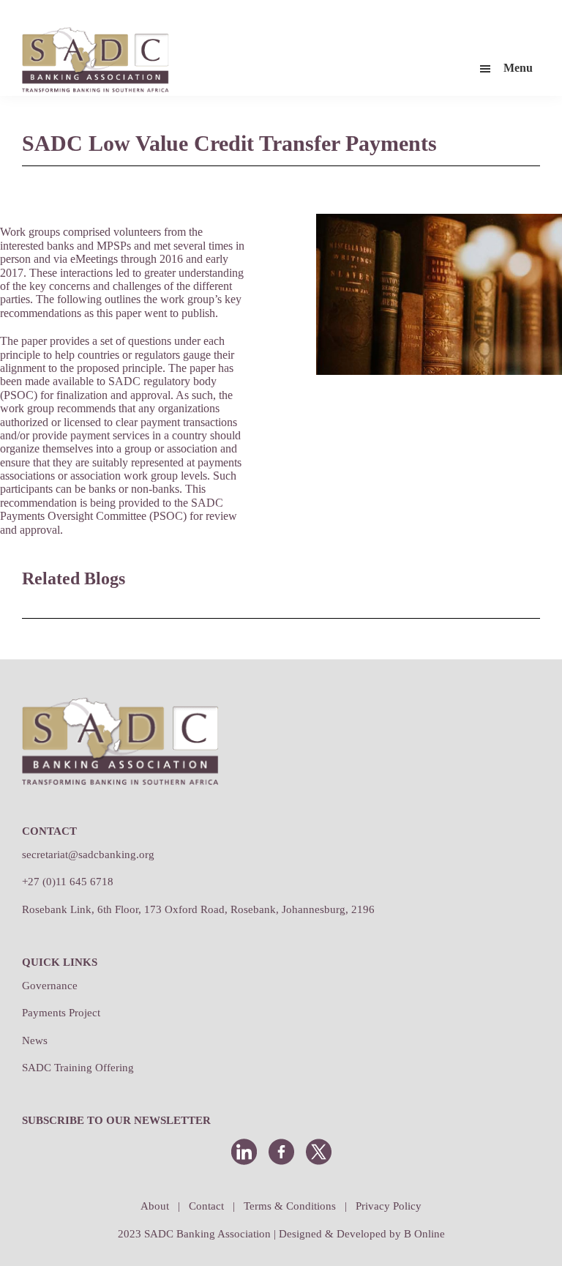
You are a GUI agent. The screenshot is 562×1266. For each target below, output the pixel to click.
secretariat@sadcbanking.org (88, 854)
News (35, 1040)
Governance (50, 985)
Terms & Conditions (290, 1206)
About (154, 1206)
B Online (424, 1234)
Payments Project (61, 1013)
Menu (518, 68)
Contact (206, 1206)
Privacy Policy (389, 1206)
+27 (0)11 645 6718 (67, 881)
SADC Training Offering (78, 1067)
